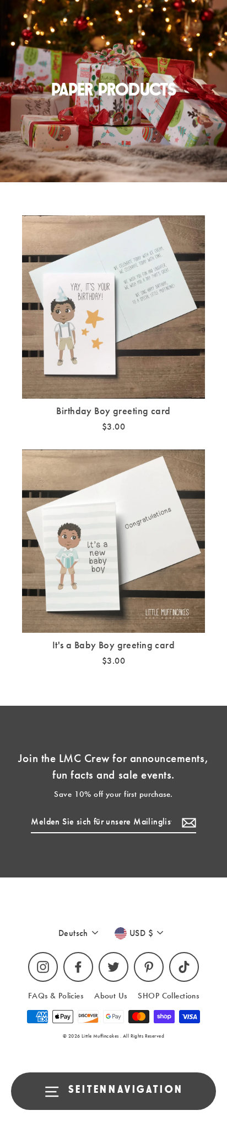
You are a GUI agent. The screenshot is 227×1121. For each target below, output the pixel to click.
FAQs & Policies (55, 995)
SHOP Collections (168, 995)
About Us (110, 995)
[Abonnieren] (187, 822)
